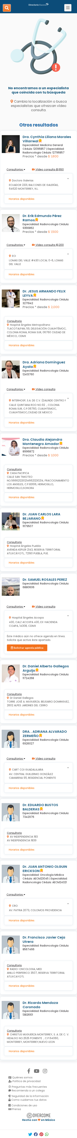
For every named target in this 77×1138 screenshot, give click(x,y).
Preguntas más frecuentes (29, 1087)
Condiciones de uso (24, 1105)
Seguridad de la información (30, 1096)
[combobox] (37, 184)
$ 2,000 (53, 307)
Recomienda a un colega (28, 1090)
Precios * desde (35, 156)
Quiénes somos (22, 1077)
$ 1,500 (53, 232)
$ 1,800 (53, 156)
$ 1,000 (53, 455)
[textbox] (37, 184)
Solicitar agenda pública (28, 647)
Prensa (16, 1109)
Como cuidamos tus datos (29, 1100)
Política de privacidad (26, 1081)
